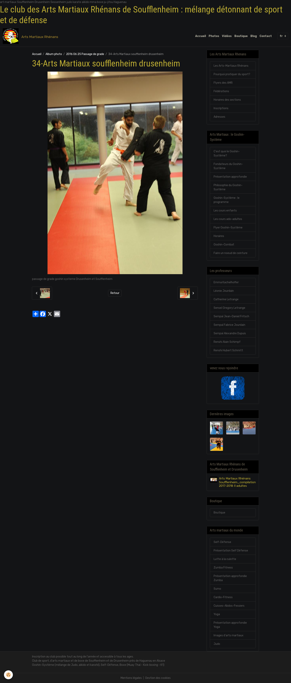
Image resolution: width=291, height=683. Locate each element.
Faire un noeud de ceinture (230, 253)
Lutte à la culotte (225, 559)
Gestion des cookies (158, 678)
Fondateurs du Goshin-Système (228, 166)
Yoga (217, 614)
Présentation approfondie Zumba (230, 578)
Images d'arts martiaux (228, 635)
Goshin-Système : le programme (227, 200)
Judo (217, 644)
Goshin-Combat (224, 244)
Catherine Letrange (226, 299)
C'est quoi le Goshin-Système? (227, 153)
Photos (214, 36)
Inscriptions (221, 108)
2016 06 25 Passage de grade (85, 54)
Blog (253, 36)
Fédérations (221, 91)
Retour (114, 293)
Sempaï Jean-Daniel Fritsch (231, 316)
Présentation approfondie (230, 176)
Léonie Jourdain (224, 291)
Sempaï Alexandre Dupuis (230, 333)
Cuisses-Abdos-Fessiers (229, 605)
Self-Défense (222, 542)
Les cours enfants (225, 210)
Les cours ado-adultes (228, 219)
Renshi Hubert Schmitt (228, 350)
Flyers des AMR (223, 82)
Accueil (200, 36)
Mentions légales (131, 678)
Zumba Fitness (223, 567)
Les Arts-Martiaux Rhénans (231, 65)
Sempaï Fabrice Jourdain (229, 325)
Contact (266, 36)
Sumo (217, 588)
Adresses (219, 116)
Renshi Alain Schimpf (227, 342)
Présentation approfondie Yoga (230, 625)
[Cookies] (8, 674)
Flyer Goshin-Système (228, 227)
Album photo (54, 54)
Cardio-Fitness (223, 597)
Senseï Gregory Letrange (229, 308)
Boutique (241, 36)
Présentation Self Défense (231, 550)
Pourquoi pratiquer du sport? (232, 74)
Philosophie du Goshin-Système (228, 187)
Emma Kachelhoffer (226, 282)
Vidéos (227, 36)
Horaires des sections (227, 99)
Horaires (219, 236)
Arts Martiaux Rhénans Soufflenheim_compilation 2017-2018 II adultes (237, 482)
